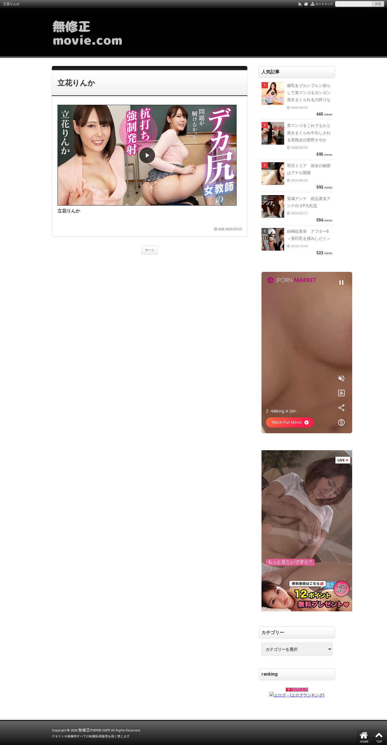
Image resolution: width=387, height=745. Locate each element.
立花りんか (76, 82)
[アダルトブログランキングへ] (297, 688)
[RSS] (299, 4)
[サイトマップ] (312, 4)
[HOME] (306, 4)
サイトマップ (324, 4)
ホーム (149, 250)
